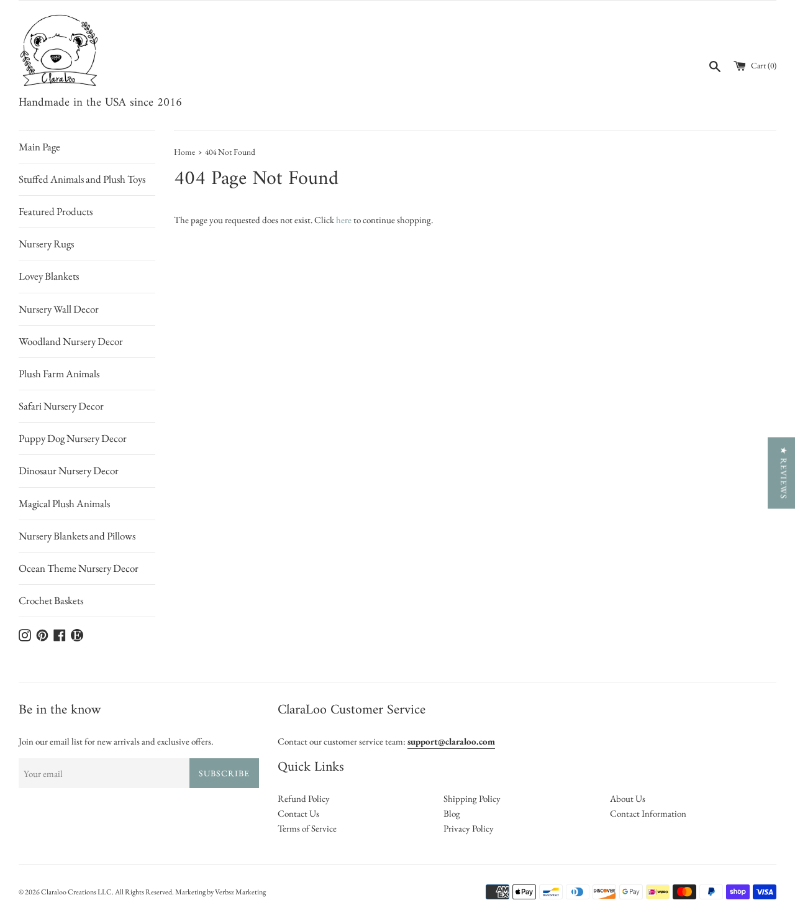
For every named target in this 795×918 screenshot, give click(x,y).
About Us (627, 798)
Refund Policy (304, 798)
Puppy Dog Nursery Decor (73, 438)
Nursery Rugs (46, 243)
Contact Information (648, 813)
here (344, 220)
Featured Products (56, 211)
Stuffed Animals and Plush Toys (82, 179)
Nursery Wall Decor (59, 309)
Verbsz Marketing (240, 892)
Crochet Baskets (51, 600)
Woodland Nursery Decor (71, 341)
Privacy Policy (468, 828)
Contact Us (298, 813)
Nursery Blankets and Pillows (77, 536)
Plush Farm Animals (59, 373)
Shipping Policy (472, 798)
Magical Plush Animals (64, 503)
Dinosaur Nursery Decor (69, 470)
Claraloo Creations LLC (76, 892)
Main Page (39, 147)
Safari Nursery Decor (61, 406)
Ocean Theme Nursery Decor (79, 568)
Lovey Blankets (49, 276)
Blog (451, 813)
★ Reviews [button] (783, 472)
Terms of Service (307, 828)
